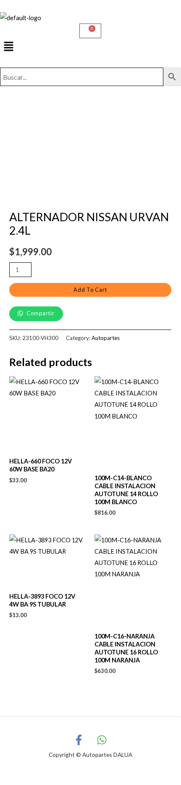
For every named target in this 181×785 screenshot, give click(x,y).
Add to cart (90, 289)
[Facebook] (78, 740)
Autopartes (106, 338)
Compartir (40, 313)
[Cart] (90, 31)
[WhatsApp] (102, 740)
